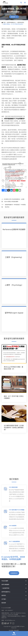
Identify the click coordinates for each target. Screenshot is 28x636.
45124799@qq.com (10, 620)
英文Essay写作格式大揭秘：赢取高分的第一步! (13, 368)
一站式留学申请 (5, 588)
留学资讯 (4, 595)
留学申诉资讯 (21, 22)
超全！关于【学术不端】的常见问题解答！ (13, 397)
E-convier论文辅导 (14, 626)
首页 (4, 22)
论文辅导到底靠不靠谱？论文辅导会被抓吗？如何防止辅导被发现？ (13, 427)
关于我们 (4, 599)
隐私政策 (16, 630)
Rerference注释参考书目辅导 (14, 229)
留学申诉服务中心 (11, 22)
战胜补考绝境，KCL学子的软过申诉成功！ (13, 24)
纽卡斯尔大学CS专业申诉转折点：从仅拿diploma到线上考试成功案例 (14, 200)
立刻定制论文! (14, 573)
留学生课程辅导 (5, 584)
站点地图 (11, 630)
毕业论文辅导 (5, 580)
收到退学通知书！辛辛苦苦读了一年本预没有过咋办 (15, 206)
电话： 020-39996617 (7, 610)
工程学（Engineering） (14, 257)
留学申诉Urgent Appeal (14, 313)
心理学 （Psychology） (14, 285)
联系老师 (14, 17)
